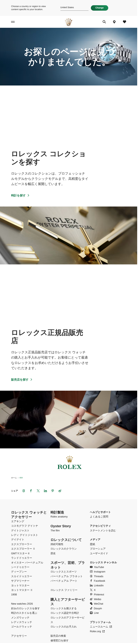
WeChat (98, 603)
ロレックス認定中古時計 (64, 613)
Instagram (99, 571)
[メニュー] (18, 21)
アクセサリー (19, 636)
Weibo (97, 599)
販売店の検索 (58, 636)
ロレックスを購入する (63, 608)
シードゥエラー (20, 567)
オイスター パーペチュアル (27, 562)
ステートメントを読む (103, 530)
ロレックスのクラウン (63, 548)
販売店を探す (20, 379)
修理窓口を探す (59, 640)
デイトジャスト (20, 530)
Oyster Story (60, 526)
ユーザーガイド (99, 553)
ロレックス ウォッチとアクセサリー (29, 514)
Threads (98, 576)
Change (99, 7)
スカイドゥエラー (21, 576)
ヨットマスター (20, 585)
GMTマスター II (20, 553)
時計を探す (18, 195)
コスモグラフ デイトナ (24, 526)
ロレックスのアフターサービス (67, 620)
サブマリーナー (20, 581)
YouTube (99, 567)
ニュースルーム (99, 626)
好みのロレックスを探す (25, 608)
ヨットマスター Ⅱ (22, 590)
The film (55, 530)
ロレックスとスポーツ (63, 571)
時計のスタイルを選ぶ (24, 613)
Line (96, 613)
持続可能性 (56, 544)
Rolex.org (95, 631)
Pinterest (99, 594)
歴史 (53, 553)
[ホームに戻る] (69, 22)
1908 (14, 594)
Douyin (98, 608)
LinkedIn (99, 585)
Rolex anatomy (59, 516)
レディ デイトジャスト (24, 535)
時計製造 (57, 512)
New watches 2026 (22, 603)
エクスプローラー (21, 544)
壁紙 (92, 544)
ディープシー (19, 571)
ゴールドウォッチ (21, 626)
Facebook (99, 581)
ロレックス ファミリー (63, 590)
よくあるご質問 (99, 516)
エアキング (17, 521)
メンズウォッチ (20, 617)
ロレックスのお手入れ (63, 626)
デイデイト (17, 539)
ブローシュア (98, 548)
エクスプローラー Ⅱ (23, 548)
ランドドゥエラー (21, 558)
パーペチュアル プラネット (66, 576)
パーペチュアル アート (63, 581)
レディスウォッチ (21, 622)
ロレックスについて (66, 540)
